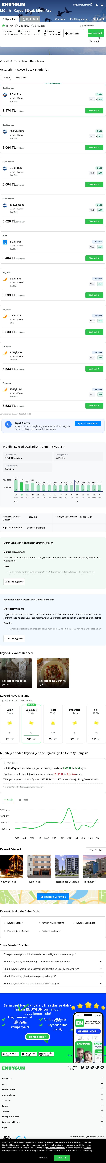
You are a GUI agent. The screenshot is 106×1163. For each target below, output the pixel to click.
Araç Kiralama (8, 1095)
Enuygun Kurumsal (10, 1116)
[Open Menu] (102, 5)
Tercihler (43, 1157)
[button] (16, 485)
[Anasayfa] (1, 61)
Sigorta (5, 1111)
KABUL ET (62, 1157)
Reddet (87, 1147)
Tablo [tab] (25, 799)
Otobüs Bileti (8, 1089)
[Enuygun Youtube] (102, 1068)
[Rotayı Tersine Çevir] (21, 33)
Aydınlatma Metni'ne (55, 1147)
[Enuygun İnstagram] (87, 1068)
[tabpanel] (53, 34)
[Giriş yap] (96, 4)
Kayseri (25, 61)
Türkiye (17, 61)
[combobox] (11, 34)
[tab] (9, 19)
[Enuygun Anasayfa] (13, 5)
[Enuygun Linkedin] (97, 1068)
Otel (4, 1084)
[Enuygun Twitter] (92, 1068)
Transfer (6, 1100)
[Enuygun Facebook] (82, 1068)
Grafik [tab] (10, 799)
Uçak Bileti (8, 61)
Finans (5, 1106)
